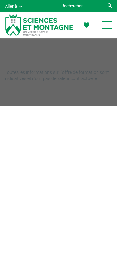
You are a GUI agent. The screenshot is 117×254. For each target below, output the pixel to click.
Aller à (11, 6)
